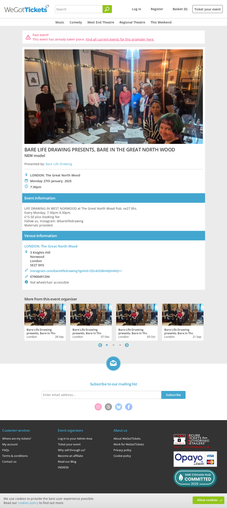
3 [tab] (120, 345)
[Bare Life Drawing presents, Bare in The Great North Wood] (45, 314)
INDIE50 (63, 467)
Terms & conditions (15, 456)
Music (59, 22)
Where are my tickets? (16, 438)
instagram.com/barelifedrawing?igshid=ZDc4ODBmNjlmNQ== (76, 271)
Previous (100, 345)
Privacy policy (122, 450)
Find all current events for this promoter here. (120, 39)
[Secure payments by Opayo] (195, 466)
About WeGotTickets (127, 438)
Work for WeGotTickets (129, 444)
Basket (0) (180, 9)
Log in (136, 9)
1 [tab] (107, 345)
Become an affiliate (70, 456)
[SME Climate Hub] (195, 486)
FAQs (5, 450)
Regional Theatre (132, 22)
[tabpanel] (45, 322)
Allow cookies (207, 500)
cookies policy (28, 503)
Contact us (9, 462)
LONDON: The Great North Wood (50, 246)
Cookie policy (122, 456)
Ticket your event (207, 9)
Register (157, 9)
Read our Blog (67, 462)
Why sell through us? (71, 450)
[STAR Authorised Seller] (191, 448)
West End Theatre (100, 22)
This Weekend (161, 22)
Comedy (76, 22)
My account (10, 444)
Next (127, 345)
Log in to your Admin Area (75, 438)
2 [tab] (113, 345)
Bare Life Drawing (59, 164)
